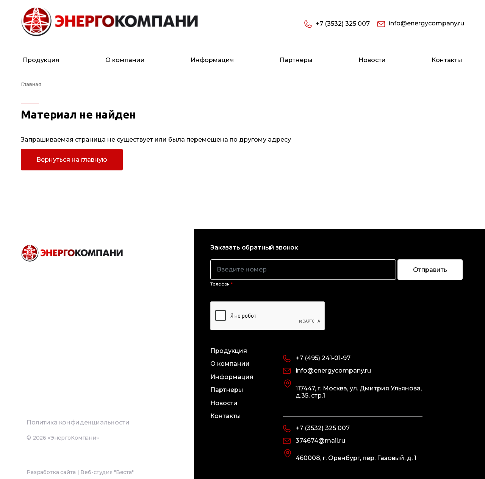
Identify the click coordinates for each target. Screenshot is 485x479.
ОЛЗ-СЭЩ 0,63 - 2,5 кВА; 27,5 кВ (67, 266)
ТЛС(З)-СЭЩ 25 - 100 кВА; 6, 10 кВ (69, 314)
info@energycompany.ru (426, 23)
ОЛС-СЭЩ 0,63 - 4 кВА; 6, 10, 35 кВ (70, 290)
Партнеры (296, 60)
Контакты (447, 60)
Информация (212, 60)
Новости (372, 60)
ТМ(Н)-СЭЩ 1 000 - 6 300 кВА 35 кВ (72, 370)
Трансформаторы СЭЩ (52, 223)
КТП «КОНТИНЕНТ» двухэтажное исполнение (69, 107)
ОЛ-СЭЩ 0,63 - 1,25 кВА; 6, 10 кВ (67, 242)
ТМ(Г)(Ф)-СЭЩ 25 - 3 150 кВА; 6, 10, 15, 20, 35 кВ (82, 342)
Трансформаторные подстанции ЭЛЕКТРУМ (68, 79)
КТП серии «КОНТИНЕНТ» (60, 183)
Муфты (34, 418)
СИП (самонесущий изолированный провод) (81, 447)
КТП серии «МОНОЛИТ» (57, 207)
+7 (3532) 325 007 (343, 23)
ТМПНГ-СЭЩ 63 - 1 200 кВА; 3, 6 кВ (71, 394)
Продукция (41, 60)
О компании (125, 60)
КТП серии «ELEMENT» (55, 136)
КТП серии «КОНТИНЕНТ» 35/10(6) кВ (75, 159)
